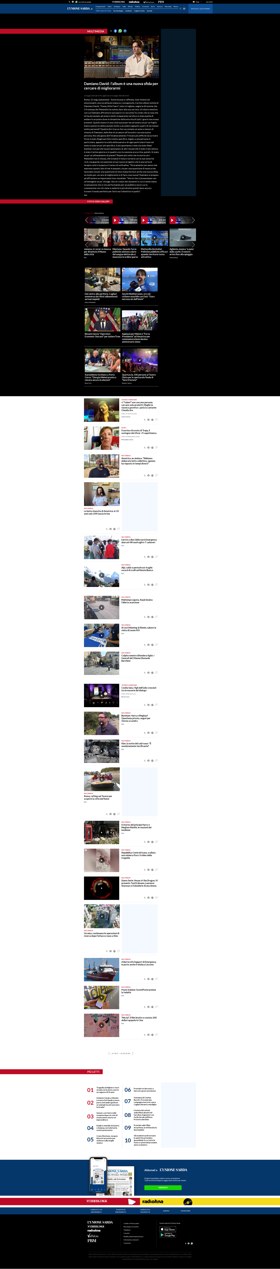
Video (110, 6)
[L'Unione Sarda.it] (80, 8)
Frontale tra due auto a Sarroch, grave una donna (145, 1089)
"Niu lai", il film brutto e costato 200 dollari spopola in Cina (139, 1019)
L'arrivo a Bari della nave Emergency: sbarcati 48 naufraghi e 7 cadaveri (139, 541)
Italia (124, 6)
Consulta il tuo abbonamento (96, 1211)
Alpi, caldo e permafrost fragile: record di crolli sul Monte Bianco (137, 568)
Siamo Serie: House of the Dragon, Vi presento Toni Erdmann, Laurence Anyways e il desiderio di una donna (139, 883)
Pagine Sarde (185, 1211)
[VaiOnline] (148, 2)
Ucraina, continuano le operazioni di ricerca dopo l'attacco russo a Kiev (101, 934)
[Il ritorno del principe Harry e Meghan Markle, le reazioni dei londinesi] (101, 832)
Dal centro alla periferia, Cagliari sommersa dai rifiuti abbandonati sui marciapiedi (101, 296)
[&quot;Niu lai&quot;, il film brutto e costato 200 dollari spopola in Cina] (101, 1025)
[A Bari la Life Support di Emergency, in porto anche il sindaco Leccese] (101, 969)
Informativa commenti (131, 1240)
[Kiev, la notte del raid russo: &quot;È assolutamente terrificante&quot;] (101, 751)
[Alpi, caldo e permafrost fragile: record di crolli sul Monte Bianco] (101, 575)
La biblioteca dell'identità (145, 1211)
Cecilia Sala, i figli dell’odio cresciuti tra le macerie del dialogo (138, 689)
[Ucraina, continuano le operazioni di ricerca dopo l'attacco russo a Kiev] (102, 916)
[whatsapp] (76, 2)
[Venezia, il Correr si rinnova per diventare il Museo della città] (97, 238)
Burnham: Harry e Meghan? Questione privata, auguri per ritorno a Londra (135, 718)
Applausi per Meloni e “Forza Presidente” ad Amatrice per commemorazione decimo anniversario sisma (136, 337)
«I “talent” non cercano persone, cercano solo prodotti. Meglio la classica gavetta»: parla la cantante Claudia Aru (138, 406)
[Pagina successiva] (109, 1053)
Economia (145, 6)
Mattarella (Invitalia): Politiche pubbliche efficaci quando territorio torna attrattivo (154, 253)
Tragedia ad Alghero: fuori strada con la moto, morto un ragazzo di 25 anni (107, 1089)
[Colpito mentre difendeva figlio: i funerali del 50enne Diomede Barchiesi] (101, 663)
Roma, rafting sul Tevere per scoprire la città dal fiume (98, 797)
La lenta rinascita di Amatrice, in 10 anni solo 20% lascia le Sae (101, 512)
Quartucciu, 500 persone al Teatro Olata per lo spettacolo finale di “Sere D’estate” (139, 377)
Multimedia (95, 31)
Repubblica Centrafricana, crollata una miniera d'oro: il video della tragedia (138, 855)
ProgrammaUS (100, 6)
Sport (153, 6)
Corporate (127, 1243)
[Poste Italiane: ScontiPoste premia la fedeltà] (101, 997)
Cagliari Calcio (139, 11)
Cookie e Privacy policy (131, 1223)
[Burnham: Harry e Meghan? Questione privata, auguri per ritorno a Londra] (101, 723)
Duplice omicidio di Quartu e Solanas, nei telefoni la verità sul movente (107, 1127)
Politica (137, 6)
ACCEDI (209, 2)
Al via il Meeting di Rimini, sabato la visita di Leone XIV (138, 629)
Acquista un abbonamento (120, 1211)
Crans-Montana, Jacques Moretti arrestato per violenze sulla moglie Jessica (107, 1139)
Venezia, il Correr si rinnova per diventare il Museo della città (97, 252)
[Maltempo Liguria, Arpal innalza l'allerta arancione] (101, 607)
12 (124, 1053)
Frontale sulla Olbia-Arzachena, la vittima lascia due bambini (145, 1127)
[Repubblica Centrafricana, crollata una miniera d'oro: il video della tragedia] (101, 860)
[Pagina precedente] (133, 1053)
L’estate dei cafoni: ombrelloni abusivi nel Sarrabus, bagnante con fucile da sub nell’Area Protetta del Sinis (144, 1115)
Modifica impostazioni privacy (133, 1236)
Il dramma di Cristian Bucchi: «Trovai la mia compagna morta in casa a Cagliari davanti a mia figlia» (145, 1101)
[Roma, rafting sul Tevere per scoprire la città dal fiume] (102, 779)
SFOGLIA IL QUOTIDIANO (200, 9)
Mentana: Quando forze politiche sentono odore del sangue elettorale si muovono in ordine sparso (125, 253)
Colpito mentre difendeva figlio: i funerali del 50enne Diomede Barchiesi (137, 658)
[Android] (176, 1235)
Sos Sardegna (118, 11)
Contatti (127, 1233)
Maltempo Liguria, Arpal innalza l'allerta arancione (137, 601)
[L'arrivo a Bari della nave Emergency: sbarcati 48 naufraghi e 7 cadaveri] (101, 547)
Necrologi (168, 6)
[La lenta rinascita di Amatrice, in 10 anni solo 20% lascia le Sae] (102, 494)
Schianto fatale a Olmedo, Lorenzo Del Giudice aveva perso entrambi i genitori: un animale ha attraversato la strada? (108, 1102)
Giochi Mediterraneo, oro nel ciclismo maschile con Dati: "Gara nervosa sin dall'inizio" (138, 296)
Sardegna (117, 6)
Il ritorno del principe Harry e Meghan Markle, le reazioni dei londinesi (136, 827)
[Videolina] (118, 2)
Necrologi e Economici (131, 1227)
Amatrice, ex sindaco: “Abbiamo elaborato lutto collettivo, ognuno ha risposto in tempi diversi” (138, 461)
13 (126, 1053)
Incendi (149, 11)
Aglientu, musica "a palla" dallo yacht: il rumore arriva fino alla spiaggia (182, 252)
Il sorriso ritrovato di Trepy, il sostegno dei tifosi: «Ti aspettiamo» (139, 431)
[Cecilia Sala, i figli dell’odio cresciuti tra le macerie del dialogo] (101, 695)
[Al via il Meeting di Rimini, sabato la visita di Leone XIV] (101, 635)
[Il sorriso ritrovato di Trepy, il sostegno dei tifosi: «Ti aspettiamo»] (101, 438)
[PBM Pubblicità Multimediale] (161, 2)
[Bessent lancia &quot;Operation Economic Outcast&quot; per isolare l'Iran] (102, 319)
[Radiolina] (134, 2)
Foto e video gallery (98, 201)
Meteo (176, 6)
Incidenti (128, 11)
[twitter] (69, 2)
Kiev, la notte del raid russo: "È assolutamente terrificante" (136, 744)
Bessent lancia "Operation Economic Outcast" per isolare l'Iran (102, 335)
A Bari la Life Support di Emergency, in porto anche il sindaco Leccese (138, 963)
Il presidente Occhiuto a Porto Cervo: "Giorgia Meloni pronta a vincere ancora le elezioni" (100, 377)
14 (129, 1053)
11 (121, 1053)
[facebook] (73, 2)
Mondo (130, 6)
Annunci (160, 6)
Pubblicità (127, 1230)
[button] (111, 31)
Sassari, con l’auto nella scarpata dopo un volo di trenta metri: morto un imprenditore (106, 1116)
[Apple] (176, 1229)
